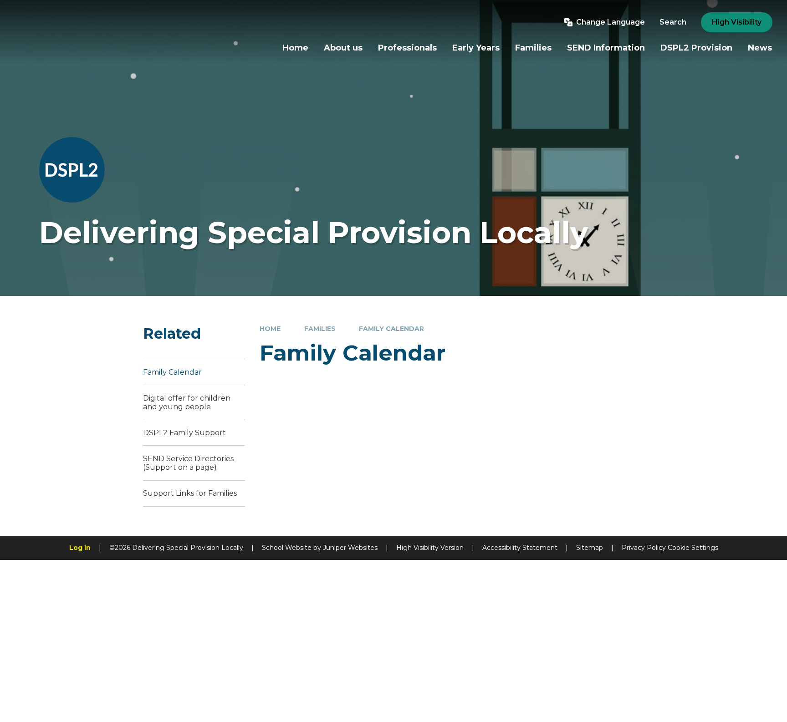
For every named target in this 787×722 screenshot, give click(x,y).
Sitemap (589, 548)
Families (320, 329)
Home (270, 329)
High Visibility (736, 22)
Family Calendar (391, 329)
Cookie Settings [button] (693, 548)
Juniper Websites (350, 548)
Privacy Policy (644, 548)
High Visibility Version (430, 548)
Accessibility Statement (519, 548)
